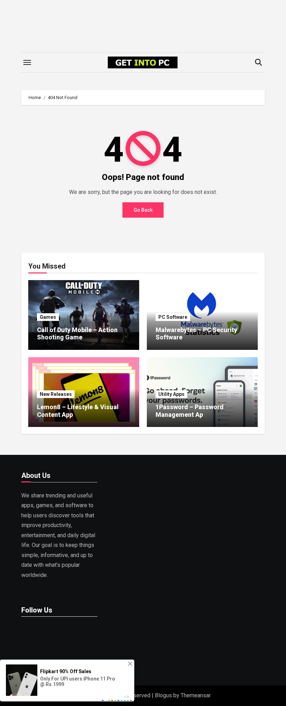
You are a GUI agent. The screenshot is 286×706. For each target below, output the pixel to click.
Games (48, 317)
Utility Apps (171, 394)
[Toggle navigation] (27, 62)
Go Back (143, 210)
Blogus (163, 695)
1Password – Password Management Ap (190, 410)
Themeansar (195, 695)
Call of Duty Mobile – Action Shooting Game (77, 333)
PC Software (172, 317)
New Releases (56, 394)
